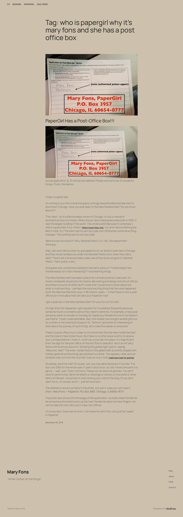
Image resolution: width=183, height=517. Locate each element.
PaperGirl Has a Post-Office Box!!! (80, 120)
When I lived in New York (93, 227)
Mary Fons (18, 472)
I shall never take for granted (121, 357)
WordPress (171, 508)
